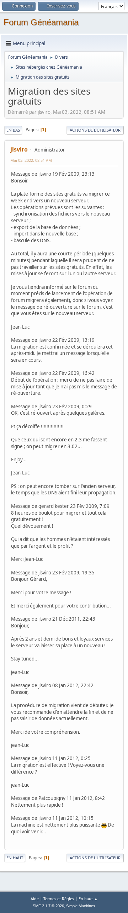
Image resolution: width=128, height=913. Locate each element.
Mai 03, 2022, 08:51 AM (31, 160)
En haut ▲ (88, 898)
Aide (35, 898)
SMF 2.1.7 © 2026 (48, 906)
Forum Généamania (41, 22)
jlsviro (19, 149)
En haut (14, 857)
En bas (13, 130)
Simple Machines (80, 906)
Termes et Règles (58, 898)
